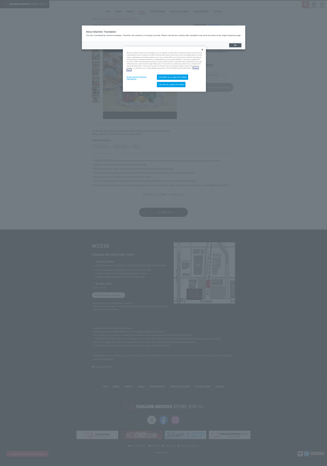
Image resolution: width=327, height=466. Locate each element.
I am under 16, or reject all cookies (172, 77)
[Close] (202, 49)
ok (235, 45)
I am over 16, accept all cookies (171, 84)
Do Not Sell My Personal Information (136, 78)
